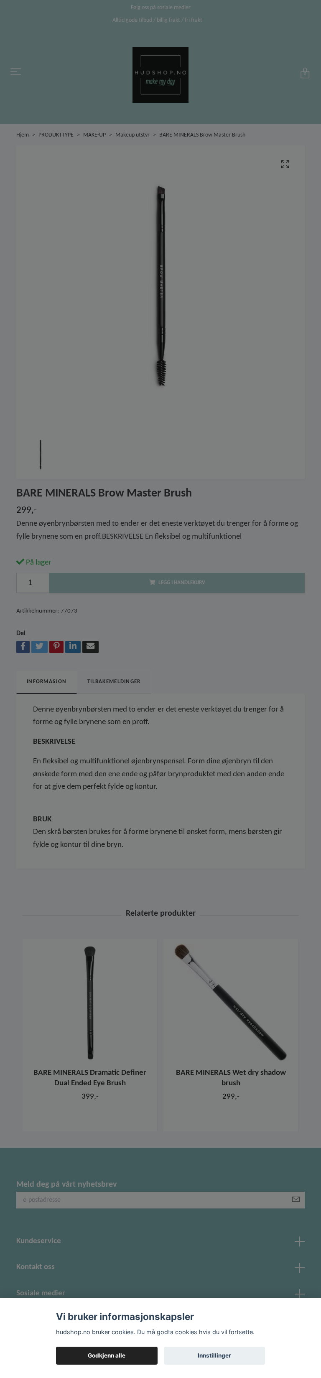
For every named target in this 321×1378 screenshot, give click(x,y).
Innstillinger (214, 1355)
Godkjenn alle (106, 1355)
